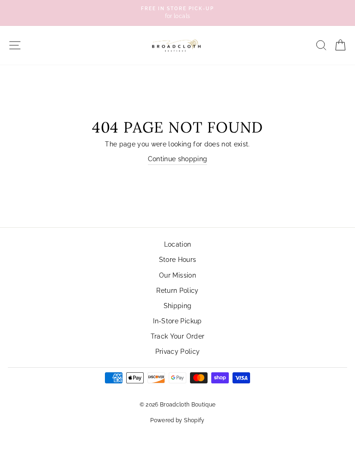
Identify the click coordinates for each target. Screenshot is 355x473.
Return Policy (177, 290)
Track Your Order (177, 336)
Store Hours (177, 259)
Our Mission (177, 275)
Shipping (178, 305)
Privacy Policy (177, 351)
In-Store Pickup (177, 321)
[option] (177, 13)
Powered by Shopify (177, 420)
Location (177, 244)
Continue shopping (178, 159)
